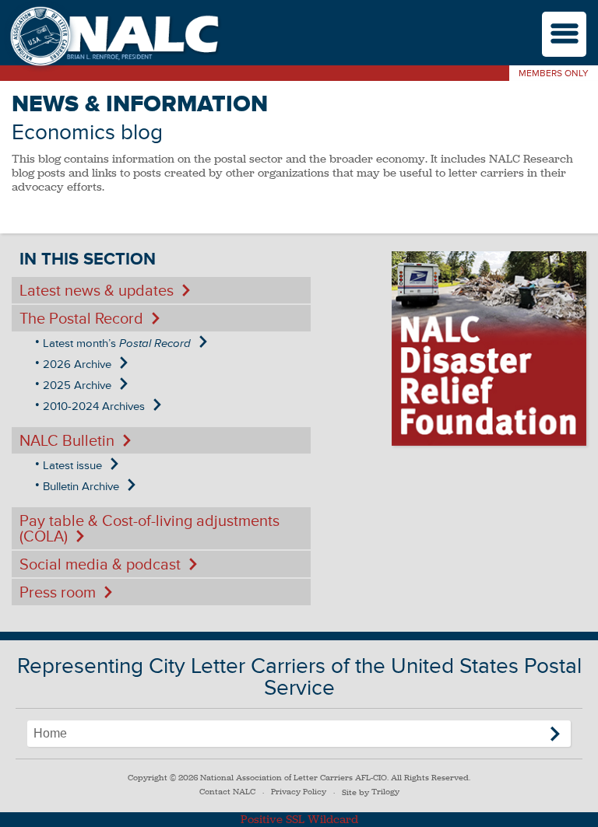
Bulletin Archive (81, 486)
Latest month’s (117, 343)
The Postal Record (81, 319)
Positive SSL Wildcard (299, 819)
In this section (87, 259)
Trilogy (385, 791)
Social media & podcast (100, 564)
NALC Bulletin (66, 441)
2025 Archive (77, 385)
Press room (57, 592)
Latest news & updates (96, 291)
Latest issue (72, 465)
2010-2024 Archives (94, 406)
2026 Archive (77, 364)
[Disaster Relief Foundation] (489, 348)
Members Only (554, 73)
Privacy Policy (298, 791)
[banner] (113, 37)
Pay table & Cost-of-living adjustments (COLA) (149, 529)
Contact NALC (227, 791)
